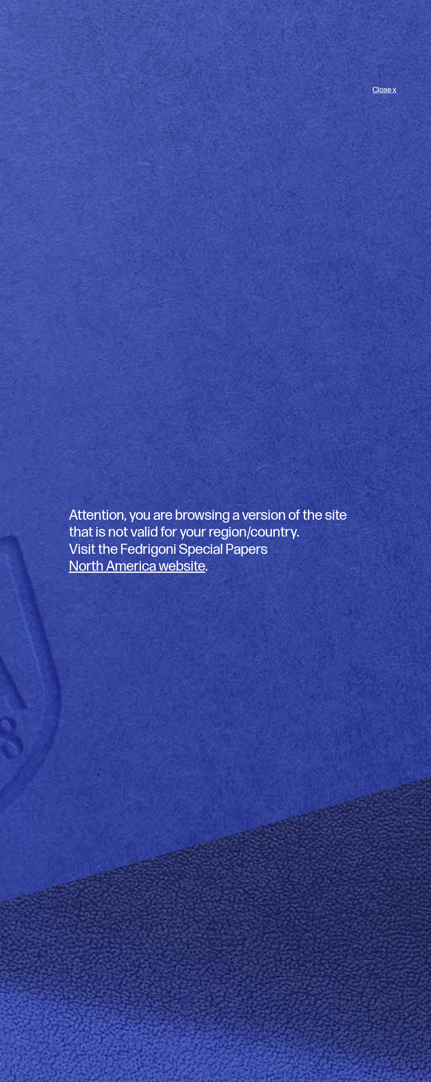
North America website (137, 566)
